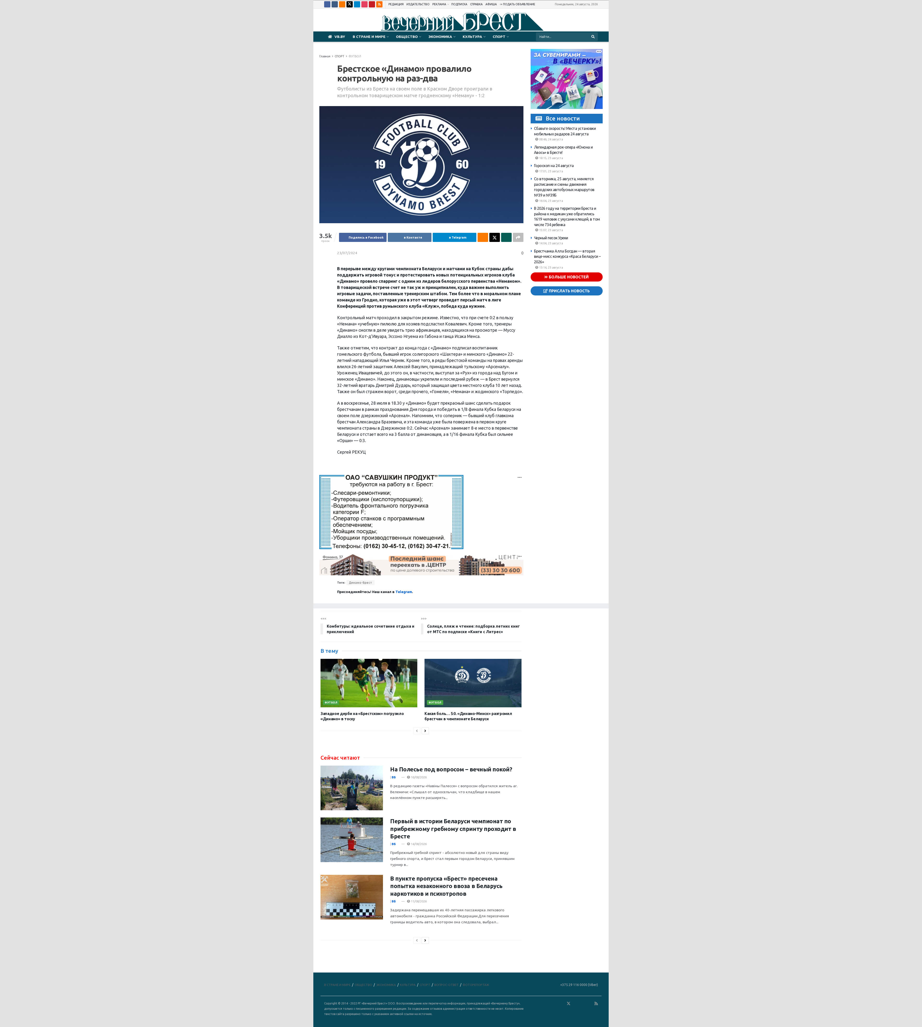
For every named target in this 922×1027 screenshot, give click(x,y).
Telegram (403, 592)
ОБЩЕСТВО (407, 37)
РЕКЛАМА (439, 4)
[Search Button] (593, 36)
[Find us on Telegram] (357, 4)
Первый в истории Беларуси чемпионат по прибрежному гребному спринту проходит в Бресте (453, 828)
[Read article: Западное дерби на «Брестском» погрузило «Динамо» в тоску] (369, 683)
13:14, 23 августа (550, 267)
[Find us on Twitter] (349, 4)
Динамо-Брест (360, 582)
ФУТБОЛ (355, 56)
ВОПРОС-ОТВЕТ (446, 984)
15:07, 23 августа (550, 230)
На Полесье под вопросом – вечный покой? (451, 769)
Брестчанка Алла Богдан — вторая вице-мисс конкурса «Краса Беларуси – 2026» (567, 256)
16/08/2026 (418, 777)
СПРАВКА (476, 4)
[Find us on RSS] (379, 4)
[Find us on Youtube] (372, 4)
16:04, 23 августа (550, 200)
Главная (324, 56)
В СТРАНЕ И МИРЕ (369, 37)
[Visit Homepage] (461, 20)
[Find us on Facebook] (327, 4)
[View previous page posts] (416, 730)
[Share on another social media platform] (518, 237)
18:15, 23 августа (550, 158)
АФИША (491, 4)
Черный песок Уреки (551, 238)
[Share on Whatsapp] (506, 237)
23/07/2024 (347, 253)
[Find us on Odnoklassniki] (342, 4)
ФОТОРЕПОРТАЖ (476, 984)
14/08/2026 (418, 844)
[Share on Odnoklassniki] (483, 237)
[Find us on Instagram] (364, 4)
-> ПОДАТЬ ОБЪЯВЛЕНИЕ (517, 4)
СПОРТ (499, 37)
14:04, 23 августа (550, 243)
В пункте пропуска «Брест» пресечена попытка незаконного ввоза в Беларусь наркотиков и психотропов (446, 886)
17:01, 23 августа (550, 171)
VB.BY (339, 37)
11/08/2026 (418, 901)
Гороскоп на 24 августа (554, 165)
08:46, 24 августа (550, 139)
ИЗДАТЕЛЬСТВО (418, 4)
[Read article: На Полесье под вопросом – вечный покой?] (352, 788)
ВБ (394, 777)
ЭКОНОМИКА (440, 37)
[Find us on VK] (335, 4)
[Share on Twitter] (494, 237)
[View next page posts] (425, 730)
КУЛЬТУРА (472, 37)
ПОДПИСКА (459, 4)
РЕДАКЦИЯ (396, 4)
